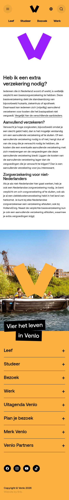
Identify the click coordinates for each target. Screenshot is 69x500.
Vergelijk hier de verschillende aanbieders (38, 115)
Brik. (20, 491)
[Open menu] (7, 8)
